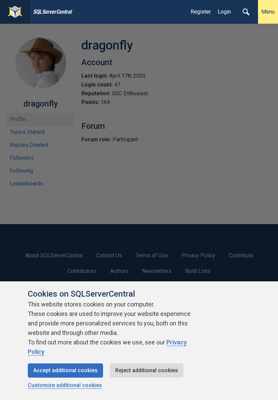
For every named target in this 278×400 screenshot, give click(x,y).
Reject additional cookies (146, 370)
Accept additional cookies (65, 370)
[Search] (246, 12)
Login (224, 11)
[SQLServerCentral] (15, 12)
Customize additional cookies (65, 385)
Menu (268, 11)
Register (201, 11)
